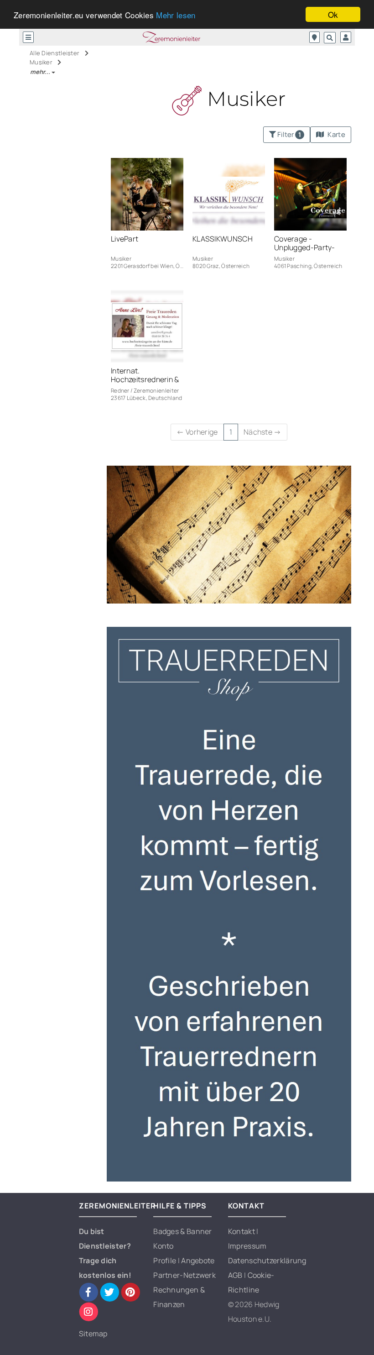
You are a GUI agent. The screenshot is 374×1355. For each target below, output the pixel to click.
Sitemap (93, 1334)
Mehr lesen (175, 15)
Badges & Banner (182, 1231)
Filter (288, 134)
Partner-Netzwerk (184, 1275)
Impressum (247, 1246)
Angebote (197, 1260)
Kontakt (242, 1231)
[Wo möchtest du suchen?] (314, 37)
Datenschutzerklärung (267, 1260)
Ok (333, 14)
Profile (165, 1260)
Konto (163, 1246)
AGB (236, 1275)
